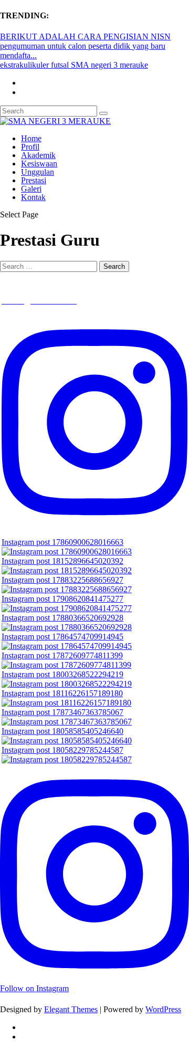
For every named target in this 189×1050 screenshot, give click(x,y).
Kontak (33, 197)
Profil (30, 146)
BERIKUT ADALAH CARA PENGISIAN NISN (85, 36)
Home (31, 138)
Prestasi (33, 180)
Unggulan (37, 171)
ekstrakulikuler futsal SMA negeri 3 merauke (74, 64)
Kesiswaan (39, 163)
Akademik (38, 155)
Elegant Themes (71, 1009)
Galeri (31, 188)
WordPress (163, 1009)
